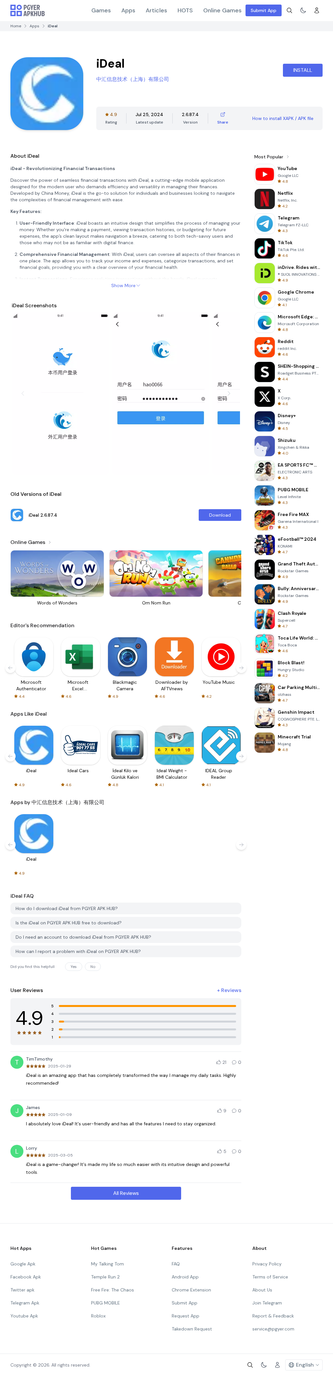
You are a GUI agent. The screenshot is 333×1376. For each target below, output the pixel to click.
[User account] (317, 10)
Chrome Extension (191, 1290)
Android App (185, 1277)
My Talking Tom (107, 1264)
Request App (185, 1316)
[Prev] (23, 393)
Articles (156, 10)
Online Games (222, 10)
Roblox (98, 1316)
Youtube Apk (24, 1316)
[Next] (229, 393)
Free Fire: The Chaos (112, 1290)
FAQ (176, 1264)
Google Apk (22, 1264)
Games (101, 10)
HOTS (185, 10)
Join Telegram (267, 1303)
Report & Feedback (273, 1316)
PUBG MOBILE (105, 1303)
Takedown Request (192, 1329)
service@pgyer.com (273, 1329)
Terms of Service (270, 1277)
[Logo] (27, 10)
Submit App (263, 10)
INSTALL (302, 70)
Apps (128, 10)
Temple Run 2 (105, 1277)
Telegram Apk (24, 1303)
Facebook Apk (25, 1277)
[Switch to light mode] (303, 10)
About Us (262, 1290)
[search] (289, 10)
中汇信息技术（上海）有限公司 (132, 79)
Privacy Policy (267, 1264)
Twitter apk (22, 1290)
